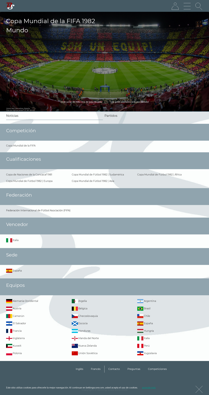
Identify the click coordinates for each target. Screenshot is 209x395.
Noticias (12, 116)
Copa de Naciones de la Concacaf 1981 (29, 174)
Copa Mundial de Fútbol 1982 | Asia (93, 181)
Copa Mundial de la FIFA (20, 145)
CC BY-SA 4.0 (29, 110)
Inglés (79, 369)
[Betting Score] (10, 6)
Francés (96, 369)
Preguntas (133, 369)
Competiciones (157, 369)
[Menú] (187, 6)
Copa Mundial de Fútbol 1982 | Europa (29, 181)
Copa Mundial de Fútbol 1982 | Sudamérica (98, 174)
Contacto (114, 369)
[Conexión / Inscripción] (175, 6)
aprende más (149, 387)
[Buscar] (199, 6)
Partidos (110, 116)
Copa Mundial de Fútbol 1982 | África (159, 174)
